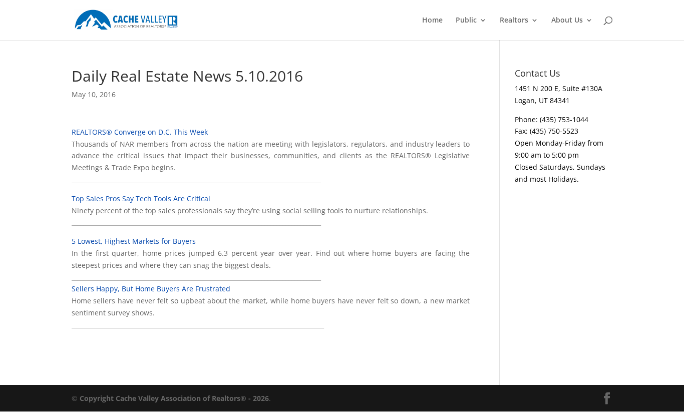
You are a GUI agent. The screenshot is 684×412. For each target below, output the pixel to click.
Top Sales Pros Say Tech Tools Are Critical (141, 198)
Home (432, 21)
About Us (567, 21)
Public (466, 21)
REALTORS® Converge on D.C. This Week (140, 132)
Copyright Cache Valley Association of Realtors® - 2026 (174, 398)
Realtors (514, 21)
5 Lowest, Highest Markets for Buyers (134, 241)
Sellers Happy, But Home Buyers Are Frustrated (151, 288)
